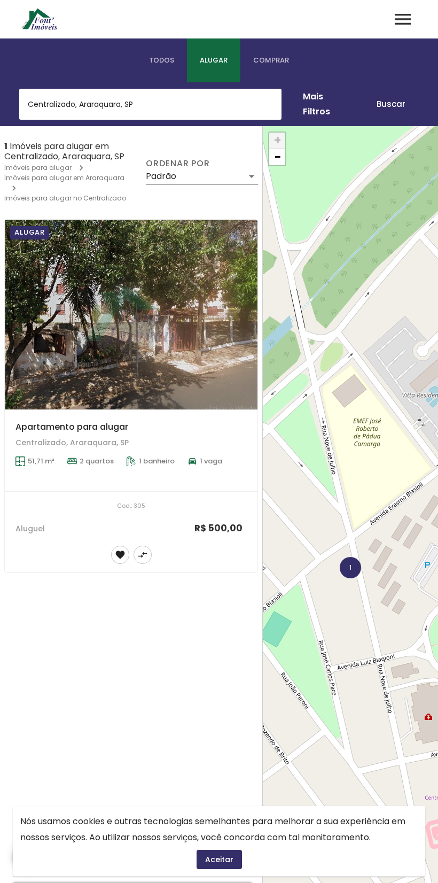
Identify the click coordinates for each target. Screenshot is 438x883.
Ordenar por (178, 163)
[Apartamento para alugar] (131, 314)
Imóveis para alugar (38, 167)
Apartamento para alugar (71, 427)
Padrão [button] (161, 176)
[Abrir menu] (403, 19)
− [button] (278, 157)
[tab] (161, 60)
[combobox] (150, 104)
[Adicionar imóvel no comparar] (143, 555)
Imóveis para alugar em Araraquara (64, 177)
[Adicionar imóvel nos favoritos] (120, 555)
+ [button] (277, 141)
